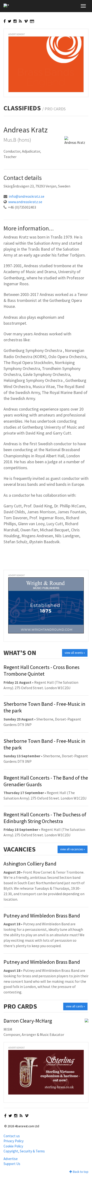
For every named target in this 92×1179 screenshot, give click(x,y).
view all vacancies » (72, 849)
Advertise (11, 1158)
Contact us (12, 1136)
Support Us (12, 1163)
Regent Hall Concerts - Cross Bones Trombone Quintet (41, 670)
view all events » (75, 653)
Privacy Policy (14, 1141)
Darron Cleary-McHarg (28, 1020)
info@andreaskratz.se (26, 196)
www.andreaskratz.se (25, 201)
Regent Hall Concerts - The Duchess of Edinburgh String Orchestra (45, 817)
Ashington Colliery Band (30, 863)
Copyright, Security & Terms (24, 1151)
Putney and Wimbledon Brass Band (42, 915)
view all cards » (75, 1006)
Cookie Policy (13, 1146)
